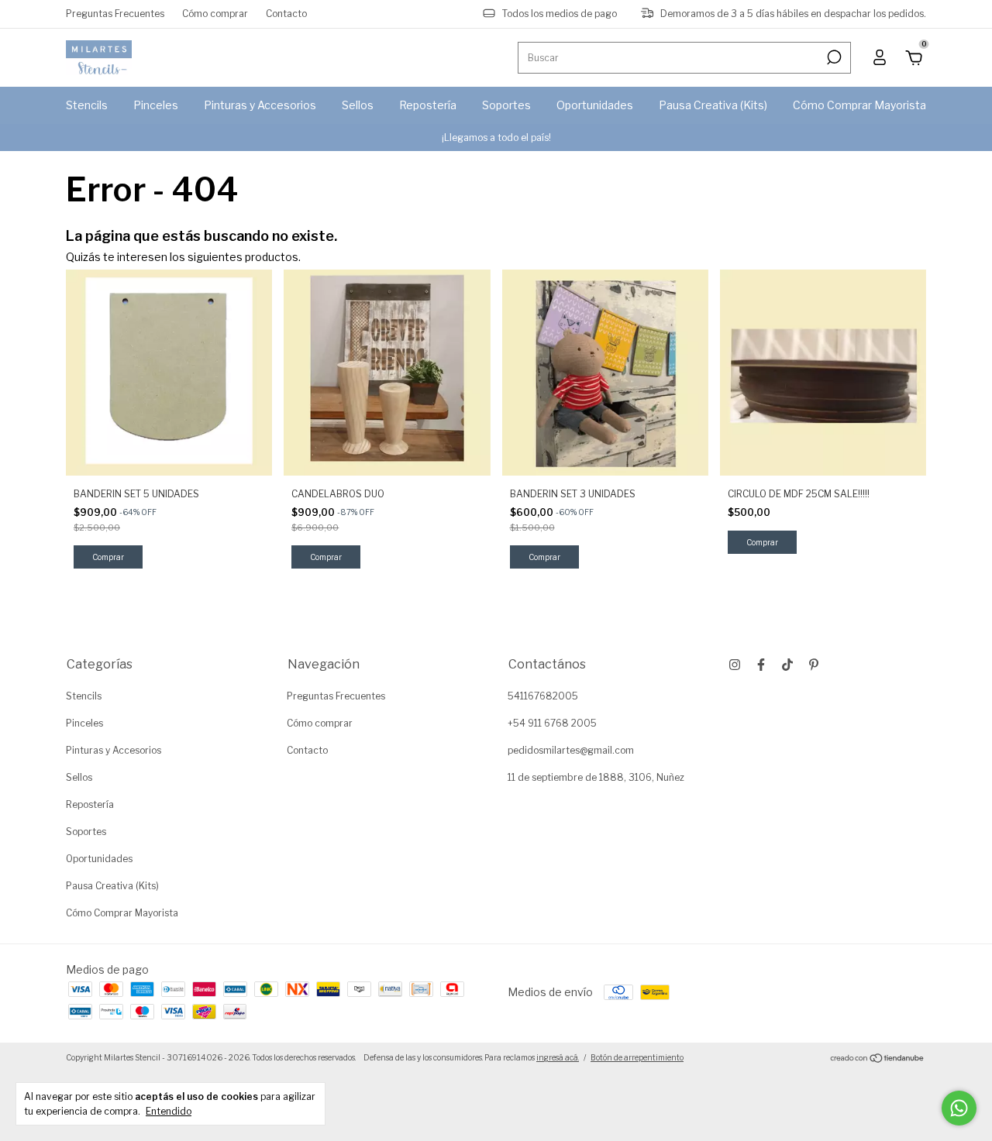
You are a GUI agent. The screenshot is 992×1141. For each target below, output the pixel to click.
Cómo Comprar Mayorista (859, 105)
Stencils (87, 105)
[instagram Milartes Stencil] (734, 664)
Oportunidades (594, 105)
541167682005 (543, 696)
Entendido (168, 1111)
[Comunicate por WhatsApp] (959, 1108)
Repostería (427, 105)
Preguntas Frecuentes (115, 13)
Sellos (358, 105)
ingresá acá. (557, 1057)
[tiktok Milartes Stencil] (787, 664)
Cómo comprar (215, 13)
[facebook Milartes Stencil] (761, 664)
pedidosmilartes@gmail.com (571, 750)
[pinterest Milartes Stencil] (814, 664)
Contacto (286, 13)
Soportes (506, 105)
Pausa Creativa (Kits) (713, 105)
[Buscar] (832, 57)
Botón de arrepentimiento (637, 1057)
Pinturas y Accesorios (260, 105)
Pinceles (155, 105)
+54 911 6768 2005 (552, 723)
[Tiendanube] (877, 1059)
